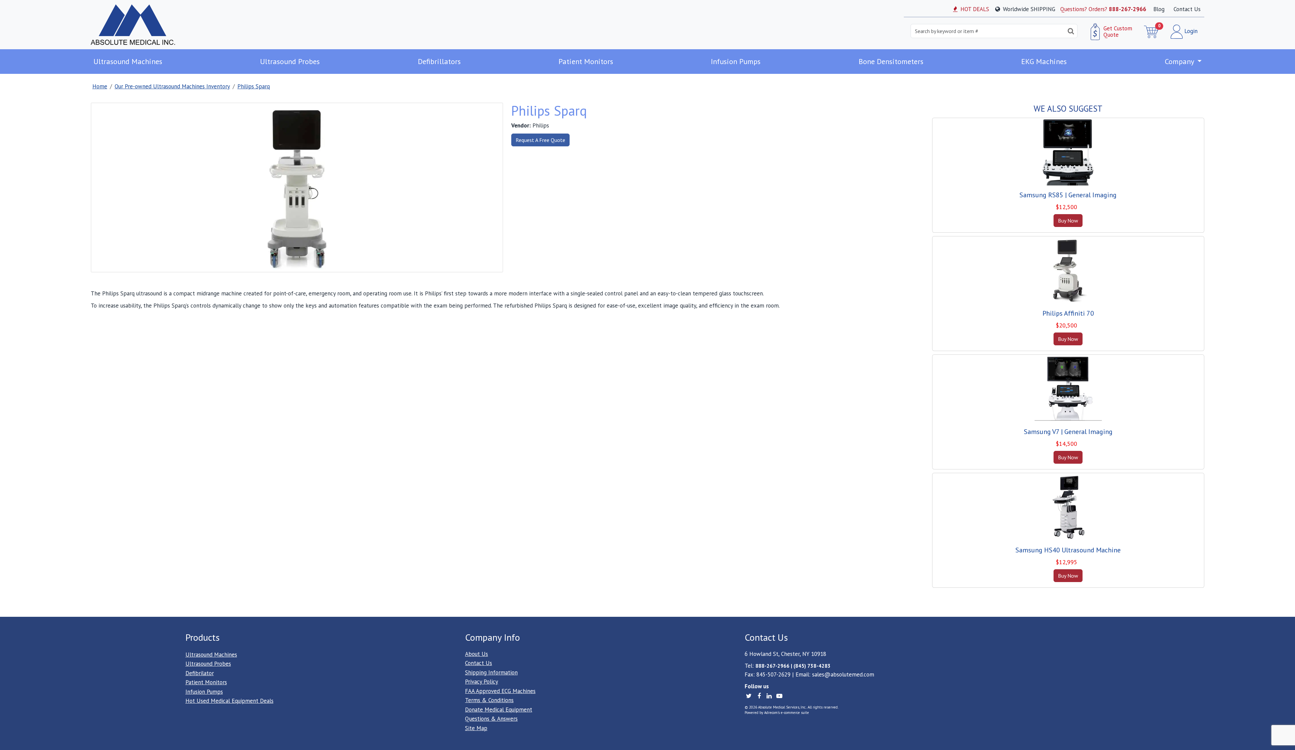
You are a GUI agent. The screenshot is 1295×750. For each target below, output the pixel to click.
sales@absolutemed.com (843, 674)
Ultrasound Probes (290, 61)
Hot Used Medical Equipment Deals (229, 700)
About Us (476, 654)
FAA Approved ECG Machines (500, 691)
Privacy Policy (481, 681)
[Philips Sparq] (296, 187)
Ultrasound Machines (127, 61)
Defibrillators (439, 61)
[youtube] (779, 695)
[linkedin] (770, 695)
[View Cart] (1151, 32)
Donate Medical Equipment (498, 709)
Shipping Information (491, 672)
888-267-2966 (1127, 9)
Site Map (476, 728)
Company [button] (1180, 61)
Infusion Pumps (735, 61)
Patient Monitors (585, 61)
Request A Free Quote (540, 140)
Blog (1158, 9)
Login (1190, 31)
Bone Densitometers (891, 61)
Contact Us (1187, 9)
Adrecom (771, 712)
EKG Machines (1044, 61)
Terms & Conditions (489, 700)
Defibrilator (199, 673)
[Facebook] (760, 695)
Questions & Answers (491, 718)
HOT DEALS (974, 9)
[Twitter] (750, 695)
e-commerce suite (795, 712)
